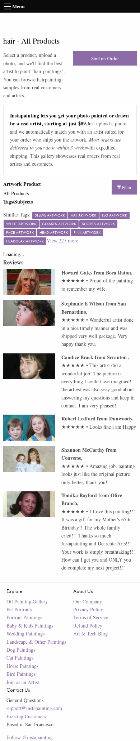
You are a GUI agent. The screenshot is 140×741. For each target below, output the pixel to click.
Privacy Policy (88, 609)
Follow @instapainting (29, 737)
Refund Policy (87, 625)
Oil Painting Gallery (27, 601)
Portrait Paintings (24, 617)
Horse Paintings (22, 665)
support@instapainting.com (34, 708)
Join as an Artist (22, 682)
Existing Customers (26, 716)
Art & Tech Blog (90, 633)
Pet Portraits (19, 609)
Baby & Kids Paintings (29, 625)
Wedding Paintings (25, 633)
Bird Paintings (21, 673)
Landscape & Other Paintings (36, 641)
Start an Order (105, 58)
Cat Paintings (19, 657)
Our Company (87, 601)
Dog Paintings (20, 649)
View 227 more (62, 240)
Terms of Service (90, 617)
